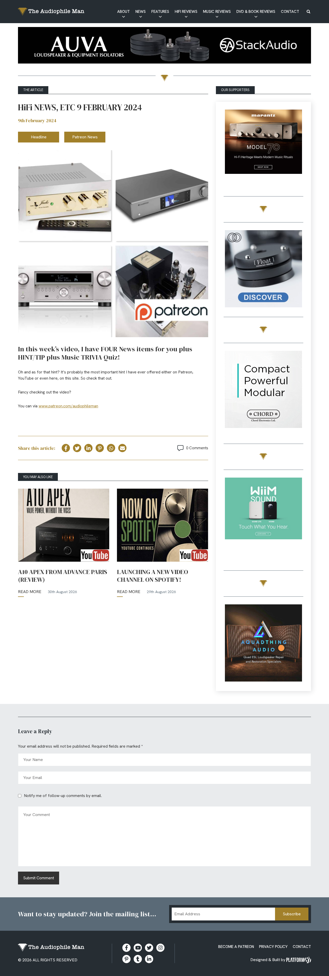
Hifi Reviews (186, 11)
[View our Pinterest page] (126, 959)
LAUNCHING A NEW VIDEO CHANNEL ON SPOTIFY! (152, 576)
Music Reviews (217, 11)
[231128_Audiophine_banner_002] (263, 269)
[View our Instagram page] (160, 948)
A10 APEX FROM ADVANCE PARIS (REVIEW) (62, 576)
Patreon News (85, 137)
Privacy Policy (273, 946)
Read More (29, 591)
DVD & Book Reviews (255, 11)
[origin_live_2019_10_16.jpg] (263, 517)
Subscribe (292, 914)
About (123, 11)
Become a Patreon (236, 946)
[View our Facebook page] (126, 948)
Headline (39, 137)
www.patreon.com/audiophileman (68, 406)
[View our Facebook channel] (138, 948)
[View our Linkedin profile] (149, 959)
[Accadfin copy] (263, 390)
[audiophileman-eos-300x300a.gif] (263, 643)
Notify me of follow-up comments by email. (63, 795)
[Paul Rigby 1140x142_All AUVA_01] (164, 46)
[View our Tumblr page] (138, 959)
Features (160, 11)
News (140, 11)
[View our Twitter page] (149, 948)
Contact (290, 11)
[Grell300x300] (263, 149)
